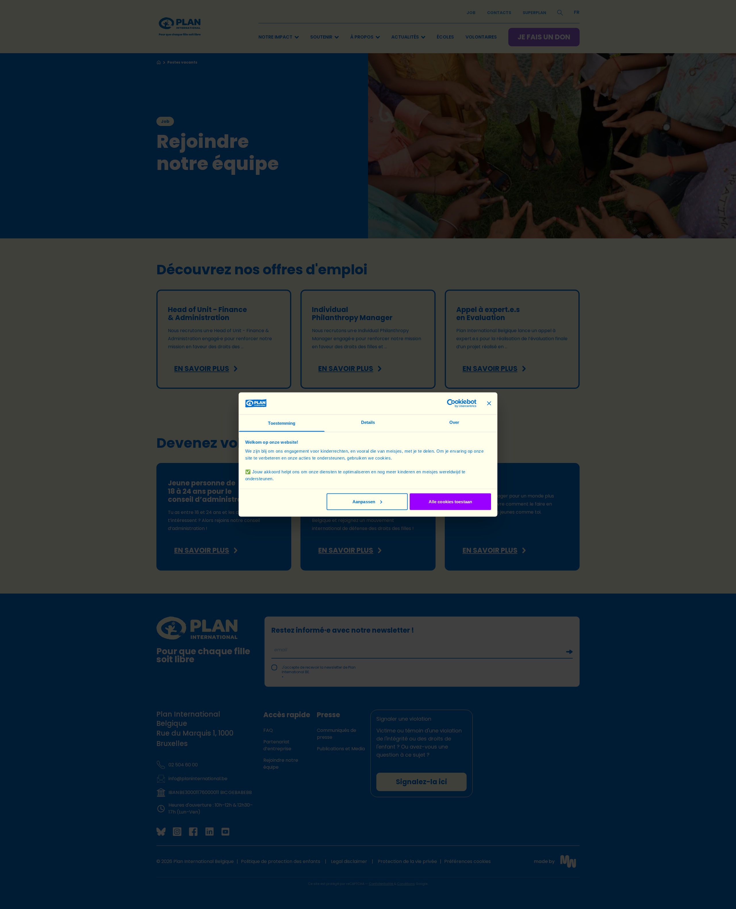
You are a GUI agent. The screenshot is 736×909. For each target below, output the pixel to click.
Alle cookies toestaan (450, 501)
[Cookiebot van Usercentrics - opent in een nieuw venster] (451, 403)
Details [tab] (368, 422)
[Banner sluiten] (489, 403)
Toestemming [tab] (281, 423)
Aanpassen (363, 501)
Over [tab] (454, 422)
